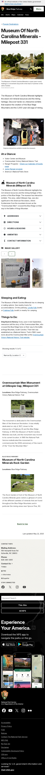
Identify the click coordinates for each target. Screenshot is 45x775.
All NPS (22, 611)
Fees (27, 15)
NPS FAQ (4, 740)
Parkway (14, 9)
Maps (13, 15)
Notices (4, 733)
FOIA (3, 730)
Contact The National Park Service (14, 737)
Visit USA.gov (7, 770)
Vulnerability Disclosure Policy (12, 751)
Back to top (22, 524)
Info (2, 15)
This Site (22, 605)
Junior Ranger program (13, 169)
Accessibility (5, 723)
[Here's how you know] (22, 3)
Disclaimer (5, 747)
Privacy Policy (6, 726)
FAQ (4, 571)
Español (6, 578)
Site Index (7, 574)
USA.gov (4, 754)
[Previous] (4, 254)
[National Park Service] (2, 9)
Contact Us (6, 563)
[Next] (12, 254)
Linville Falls (32, 308)
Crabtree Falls (8, 310)
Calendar (20, 15)
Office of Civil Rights (8, 758)
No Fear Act (5, 744)
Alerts (8, 15)
